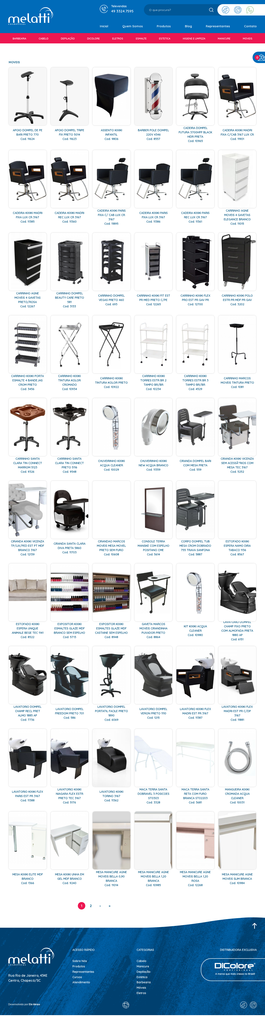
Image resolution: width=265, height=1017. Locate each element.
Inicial (104, 26)
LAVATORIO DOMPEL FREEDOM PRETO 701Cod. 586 (69, 713)
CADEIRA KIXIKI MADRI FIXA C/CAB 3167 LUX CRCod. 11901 (237, 134)
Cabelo (141, 961)
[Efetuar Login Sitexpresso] (108, 1006)
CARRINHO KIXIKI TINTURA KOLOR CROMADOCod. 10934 (69, 382)
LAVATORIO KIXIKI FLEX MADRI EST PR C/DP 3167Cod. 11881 (237, 713)
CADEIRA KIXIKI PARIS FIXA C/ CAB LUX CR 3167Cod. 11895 (111, 217)
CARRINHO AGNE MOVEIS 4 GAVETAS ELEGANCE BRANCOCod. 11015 (237, 217)
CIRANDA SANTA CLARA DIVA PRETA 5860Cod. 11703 (70, 548)
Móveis (141, 988)
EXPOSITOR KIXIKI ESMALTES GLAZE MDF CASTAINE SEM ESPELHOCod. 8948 (111, 630)
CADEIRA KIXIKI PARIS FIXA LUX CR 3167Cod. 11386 (153, 217)
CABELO (43, 38)
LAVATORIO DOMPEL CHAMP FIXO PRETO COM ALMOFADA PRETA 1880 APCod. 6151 (237, 630)
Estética (142, 977)
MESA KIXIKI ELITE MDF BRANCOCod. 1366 (27, 879)
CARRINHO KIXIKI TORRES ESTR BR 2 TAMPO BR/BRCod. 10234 (153, 382)
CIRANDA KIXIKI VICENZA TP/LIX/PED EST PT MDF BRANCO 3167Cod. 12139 (27, 548)
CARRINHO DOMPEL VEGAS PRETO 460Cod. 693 (111, 300)
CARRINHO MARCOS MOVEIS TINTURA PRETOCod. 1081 (237, 382)
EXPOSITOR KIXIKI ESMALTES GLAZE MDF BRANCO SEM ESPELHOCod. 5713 (69, 630)
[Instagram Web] (237, 10)
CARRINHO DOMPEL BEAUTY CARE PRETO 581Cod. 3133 (69, 299)
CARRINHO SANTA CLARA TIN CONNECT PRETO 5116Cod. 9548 (69, 465)
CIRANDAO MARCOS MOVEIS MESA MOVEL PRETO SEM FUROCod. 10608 (111, 548)
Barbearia (144, 982)
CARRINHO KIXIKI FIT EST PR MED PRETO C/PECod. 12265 (153, 300)
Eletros (141, 993)
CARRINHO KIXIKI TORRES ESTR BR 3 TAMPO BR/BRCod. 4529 (195, 382)
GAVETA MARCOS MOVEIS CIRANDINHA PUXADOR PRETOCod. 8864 (153, 630)
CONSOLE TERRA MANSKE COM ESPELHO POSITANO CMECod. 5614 (153, 548)
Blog (188, 26)
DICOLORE (93, 38)
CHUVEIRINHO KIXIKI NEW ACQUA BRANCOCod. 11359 (153, 465)
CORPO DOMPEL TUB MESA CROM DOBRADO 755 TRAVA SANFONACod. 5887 (195, 548)
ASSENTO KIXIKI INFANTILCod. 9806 (111, 134)
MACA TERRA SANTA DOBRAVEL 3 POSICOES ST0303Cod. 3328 (153, 796)
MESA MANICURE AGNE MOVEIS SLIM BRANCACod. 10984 (237, 879)
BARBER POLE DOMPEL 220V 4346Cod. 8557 (153, 134)
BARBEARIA (19, 38)
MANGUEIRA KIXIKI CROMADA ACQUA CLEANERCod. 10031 (237, 796)
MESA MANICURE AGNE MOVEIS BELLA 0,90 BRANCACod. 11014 (111, 878)
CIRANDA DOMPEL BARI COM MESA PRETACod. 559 (195, 465)
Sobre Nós (79, 961)
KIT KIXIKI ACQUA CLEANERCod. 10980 (195, 630)
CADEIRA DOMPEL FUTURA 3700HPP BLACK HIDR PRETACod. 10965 (195, 134)
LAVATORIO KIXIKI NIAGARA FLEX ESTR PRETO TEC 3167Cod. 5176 (69, 796)
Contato (250, 26)
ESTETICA (164, 38)
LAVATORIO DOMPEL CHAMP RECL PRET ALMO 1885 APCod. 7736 (27, 713)
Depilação (144, 972)
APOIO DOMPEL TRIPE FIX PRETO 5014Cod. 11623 (69, 134)
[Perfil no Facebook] (225, 10)
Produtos (164, 26)
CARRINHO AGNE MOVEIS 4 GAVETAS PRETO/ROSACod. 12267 (27, 299)
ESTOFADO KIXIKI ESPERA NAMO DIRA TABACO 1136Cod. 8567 (237, 548)
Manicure (143, 966)
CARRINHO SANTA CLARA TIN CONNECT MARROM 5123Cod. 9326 (27, 465)
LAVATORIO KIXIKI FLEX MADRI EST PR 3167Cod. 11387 (195, 713)
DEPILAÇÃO (68, 38)
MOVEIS (247, 38)
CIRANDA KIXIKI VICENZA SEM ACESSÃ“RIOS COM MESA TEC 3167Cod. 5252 (237, 465)
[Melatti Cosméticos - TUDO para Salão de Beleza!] (30, 16)
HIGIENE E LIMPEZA (194, 38)
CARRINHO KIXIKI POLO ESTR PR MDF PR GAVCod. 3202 (237, 300)
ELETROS (117, 38)
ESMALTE (141, 38)
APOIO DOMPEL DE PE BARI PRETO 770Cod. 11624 (27, 134)
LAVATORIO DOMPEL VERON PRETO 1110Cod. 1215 (153, 713)
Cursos (77, 977)
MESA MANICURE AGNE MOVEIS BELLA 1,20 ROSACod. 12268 (195, 878)
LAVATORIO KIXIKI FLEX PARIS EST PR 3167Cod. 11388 (27, 796)
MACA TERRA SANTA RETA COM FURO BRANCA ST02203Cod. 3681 (195, 796)
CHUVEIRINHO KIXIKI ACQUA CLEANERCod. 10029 (111, 465)
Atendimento (81, 982)
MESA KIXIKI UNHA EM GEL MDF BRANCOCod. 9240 (69, 879)
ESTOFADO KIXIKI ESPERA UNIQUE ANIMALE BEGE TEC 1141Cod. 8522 (27, 630)
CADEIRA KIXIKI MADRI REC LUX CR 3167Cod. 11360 (69, 217)
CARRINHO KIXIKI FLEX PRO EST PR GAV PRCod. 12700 (195, 300)
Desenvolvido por (24, 1004)
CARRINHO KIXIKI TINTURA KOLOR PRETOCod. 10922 (111, 382)
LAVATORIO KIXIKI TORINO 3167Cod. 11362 (111, 796)
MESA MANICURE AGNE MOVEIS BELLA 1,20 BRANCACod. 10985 (153, 878)
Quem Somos (132, 26)
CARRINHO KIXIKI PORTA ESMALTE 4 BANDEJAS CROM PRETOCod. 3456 (27, 382)
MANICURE (224, 38)
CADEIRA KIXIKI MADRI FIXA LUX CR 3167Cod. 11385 (27, 217)
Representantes (218, 26)
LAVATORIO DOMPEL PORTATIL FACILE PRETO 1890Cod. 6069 (111, 713)
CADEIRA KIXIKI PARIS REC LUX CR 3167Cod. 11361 (195, 217)
